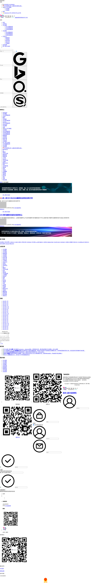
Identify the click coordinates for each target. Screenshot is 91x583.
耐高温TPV (63, 242)
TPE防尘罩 (7, 243)
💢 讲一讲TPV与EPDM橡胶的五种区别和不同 (16, 198)
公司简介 (5, 23)
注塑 (4, 178)
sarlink (4, 116)
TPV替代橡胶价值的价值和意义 (11, 215)
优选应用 (5, 44)
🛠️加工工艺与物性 (7, 7)
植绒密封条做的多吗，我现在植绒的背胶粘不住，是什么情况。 (27, 352)
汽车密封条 (5, 165)
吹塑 (4, 168)
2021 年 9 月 (5, 326)
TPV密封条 (11, 242)
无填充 (4, 170)
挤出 (4, 177)
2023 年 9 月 (5, 309)
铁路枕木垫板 (50, 242)
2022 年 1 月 (5, 322)
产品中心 (5, 36)
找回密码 (73, 393)
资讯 (4, 11)
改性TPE (59, 242)
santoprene (5, 112)
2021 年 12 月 (6, 323)
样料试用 (2, 571)
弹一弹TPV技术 (6, 46)
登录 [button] (1, 2)
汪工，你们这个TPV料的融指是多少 (19, 354)
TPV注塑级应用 (9, 26)
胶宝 (4, 117)
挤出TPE (24, 242)
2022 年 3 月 (5, 319)
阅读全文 (2, 209)
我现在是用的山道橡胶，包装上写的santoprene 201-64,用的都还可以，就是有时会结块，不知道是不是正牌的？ (34, 353)
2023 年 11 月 (6, 308)
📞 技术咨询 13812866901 (9, 4)
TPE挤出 (2, 242)
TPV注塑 (2, 243)
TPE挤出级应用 (9, 35)
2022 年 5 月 (5, 316)
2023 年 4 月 (5, 311)
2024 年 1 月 (5, 305)
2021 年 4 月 (5, 327)
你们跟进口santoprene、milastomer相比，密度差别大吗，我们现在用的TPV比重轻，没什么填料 (33, 349)
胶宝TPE (75, 242)
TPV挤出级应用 (9, 29)
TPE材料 (5, 30)
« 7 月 (1, 343)
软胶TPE (68, 242)
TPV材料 (5, 25)
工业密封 (7, 43)
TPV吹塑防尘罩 (80, 242)
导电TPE (5, 295)
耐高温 (4, 172)
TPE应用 (5, 146)
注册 (68, 393)
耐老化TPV (5, 163)
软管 (4, 164)
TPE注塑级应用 (9, 32)
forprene (4, 159)
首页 (4, 22)
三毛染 (4, 157)
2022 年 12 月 (6, 313)
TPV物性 (7, 8)
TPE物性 (7, 10)
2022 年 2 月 (5, 320)
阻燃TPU (41, 242)
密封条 (4, 167)
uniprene (4, 121)
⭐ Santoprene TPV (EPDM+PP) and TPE (12, 12)
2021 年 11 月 (6, 324)
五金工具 (7, 42)
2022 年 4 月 (5, 317)
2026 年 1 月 (5, 302)
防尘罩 (4, 175)
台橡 (4, 127)
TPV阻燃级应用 (6, 143)
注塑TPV (20, 242)
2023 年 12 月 (6, 306)
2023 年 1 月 (5, 312)
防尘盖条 (5, 179)
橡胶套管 (5, 154)
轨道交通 (7, 40)
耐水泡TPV (5, 149)
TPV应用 (5, 145)
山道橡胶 (5, 171)
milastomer (5, 124)
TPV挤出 (34, 242)
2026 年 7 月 (5, 301)
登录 (64, 393)
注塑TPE (45, 242)
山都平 (4, 161)
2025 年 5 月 (5, 304)
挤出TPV (12, 243)
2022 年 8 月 (5, 315)
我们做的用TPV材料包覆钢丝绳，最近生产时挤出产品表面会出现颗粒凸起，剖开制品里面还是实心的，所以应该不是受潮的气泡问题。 (48, 350)
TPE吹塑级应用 (9, 33)
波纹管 (4, 174)
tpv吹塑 (37, 242)
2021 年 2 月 (5, 329)
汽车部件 (7, 39)
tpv (3, 150)
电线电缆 (7, 37)
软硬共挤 (5, 156)
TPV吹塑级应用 (9, 28)
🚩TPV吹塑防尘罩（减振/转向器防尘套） (12, 5)
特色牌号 (5, 367)
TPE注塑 (6, 242)
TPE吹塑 (55, 242)
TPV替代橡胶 (16, 207)
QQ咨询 (2, 568)
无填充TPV (86, 242)
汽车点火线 (5, 153)
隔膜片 (4, 152)
